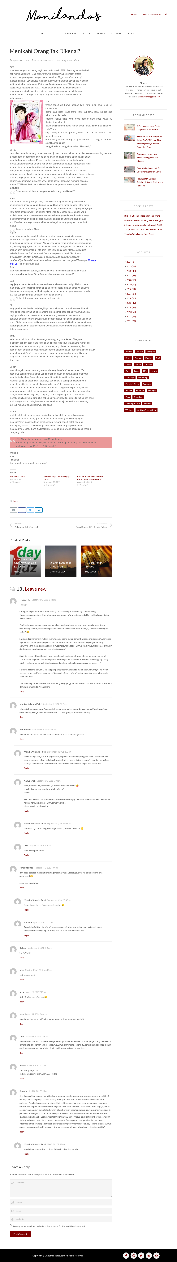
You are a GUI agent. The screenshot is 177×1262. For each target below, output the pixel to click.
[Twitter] (141, 1255)
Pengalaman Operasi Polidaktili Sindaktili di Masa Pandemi (150, 182)
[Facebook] (126, 1255)
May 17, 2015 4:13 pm (42, 970)
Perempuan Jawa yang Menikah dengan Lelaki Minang (147, 157)
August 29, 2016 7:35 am (40, 845)
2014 (131, 307)
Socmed (140, 390)
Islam (15, 501)
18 (78, 60)
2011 (131, 321)
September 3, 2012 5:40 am (59, 900)
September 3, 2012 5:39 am (59, 823)
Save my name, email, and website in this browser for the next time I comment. (49, 1226)
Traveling (138, 397)
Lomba (154, 371)
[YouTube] (156, 1255)
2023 (131, 266)
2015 (131, 302)
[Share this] (22, 510)
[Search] (166, 14)
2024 (131, 261)
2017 (131, 293)
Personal (147, 384)
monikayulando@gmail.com (149, 97)
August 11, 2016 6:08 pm (36, 1014)
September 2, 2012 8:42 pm (44, 600)
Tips (127, 397)
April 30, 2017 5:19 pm (38, 1091)
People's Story (132, 384)
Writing (129, 410)
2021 (131, 275)
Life (145, 371)
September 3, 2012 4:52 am (59, 752)
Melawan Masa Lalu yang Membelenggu (143, 220)
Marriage (129, 377)
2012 (131, 316)
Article (128, 351)
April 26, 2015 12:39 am (43, 922)
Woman (147, 403)
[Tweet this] (30, 510)
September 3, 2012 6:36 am (40, 948)
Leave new (35, 589)
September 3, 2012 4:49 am (44, 729)
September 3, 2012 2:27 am (55, 704)
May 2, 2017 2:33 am (56, 1144)
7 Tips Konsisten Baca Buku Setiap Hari (143, 229)
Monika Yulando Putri (43, 60)
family (138, 364)
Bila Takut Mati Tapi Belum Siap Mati (142, 215)
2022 (131, 271)
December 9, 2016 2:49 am (36, 1036)
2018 (131, 289)
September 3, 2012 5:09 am (46, 868)
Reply (21, 691)
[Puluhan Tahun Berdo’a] (96, 561)
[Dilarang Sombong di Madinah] (61, 561)
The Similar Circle (17, 476)
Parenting (143, 377)
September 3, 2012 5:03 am (49, 781)
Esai (158, 358)
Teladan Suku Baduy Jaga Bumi (138, 234)
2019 (131, 284)
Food (127, 371)
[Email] (149, 1255)
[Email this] (13, 510)
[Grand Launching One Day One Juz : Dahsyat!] (25, 561)
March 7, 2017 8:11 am (36, 1065)
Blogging (151, 351)
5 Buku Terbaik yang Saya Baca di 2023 (143, 224)
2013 (131, 312)
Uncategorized (65, 60)
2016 (131, 298)
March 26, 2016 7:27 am (36, 992)
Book (128, 358)
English (148, 358)
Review (128, 390)
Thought (152, 390)
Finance (148, 364)
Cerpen (138, 358)
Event (128, 364)
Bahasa (139, 351)
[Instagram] (134, 1255)
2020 (131, 280)
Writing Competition (146, 410)
